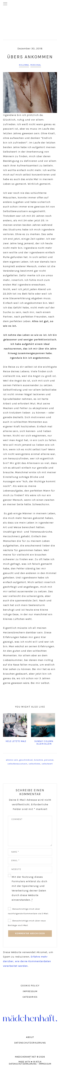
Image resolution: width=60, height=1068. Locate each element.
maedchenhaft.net (30, 20)
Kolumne (24, 65)
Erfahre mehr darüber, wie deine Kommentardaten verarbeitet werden (27, 961)
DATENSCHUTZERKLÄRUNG (30, 1042)
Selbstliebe (34, 764)
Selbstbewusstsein (17, 764)
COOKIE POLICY (30, 985)
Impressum (45, 1064)
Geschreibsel (26, 760)
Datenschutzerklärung (23, 1064)
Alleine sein (12, 760)
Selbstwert (47, 764)
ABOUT (30, 1037)
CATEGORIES (30, 997)
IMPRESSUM (30, 991)
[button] (30, 4)
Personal (35, 65)
